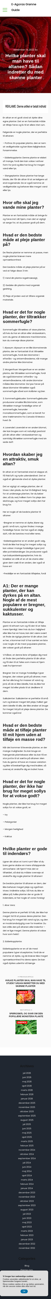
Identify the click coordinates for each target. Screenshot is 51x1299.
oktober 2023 (27, 1201)
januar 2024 (27, 1188)
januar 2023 (27, 1239)
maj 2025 (27, 1132)
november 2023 (27, 1196)
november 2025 (27, 1107)
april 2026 (27, 1085)
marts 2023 (27, 1230)
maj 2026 (27, 1081)
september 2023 (27, 1205)
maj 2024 (27, 1171)
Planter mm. (27, 1269)
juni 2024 (26, 1166)
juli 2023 (27, 1213)
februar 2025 (27, 1145)
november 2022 (27, 1247)
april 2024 (27, 1175)
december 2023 (27, 1192)
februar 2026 (26, 1094)
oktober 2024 (27, 1154)
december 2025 (27, 1102)
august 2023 (26, 1209)
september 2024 (27, 1158)
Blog (27, 1265)
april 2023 (27, 1226)
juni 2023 (27, 1218)
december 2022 (27, 1243)
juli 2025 (27, 1124)
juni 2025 (26, 1128)
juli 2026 (27, 1072)
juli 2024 (27, 1162)
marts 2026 (27, 1090)
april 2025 (27, 1137)
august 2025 (26, 1119)
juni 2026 (27, 1077)
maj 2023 (27, 1222)
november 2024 (27, 1149)
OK (24, 1291)
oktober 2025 (27, 1111)
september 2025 (27, 1115)
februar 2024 (27, 1183)
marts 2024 (27, 1179)
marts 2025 (27, 1141)
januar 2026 (27, 1098)
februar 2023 (26, 1235)
